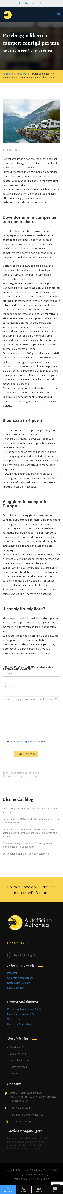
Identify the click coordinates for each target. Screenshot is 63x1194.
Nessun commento (31, 776)
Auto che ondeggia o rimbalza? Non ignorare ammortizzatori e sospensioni (27, 845)
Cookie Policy (40, 1174)
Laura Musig (42, 1178)
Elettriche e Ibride (19, 1060)
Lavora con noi (15, 987)
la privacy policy (24, 741)
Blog (36, 773)
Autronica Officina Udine (16, 73)
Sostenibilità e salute (18, 982)
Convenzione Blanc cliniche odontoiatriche (26, 853)
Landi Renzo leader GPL (21, 1014)
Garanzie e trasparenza (20, 977)
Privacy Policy (22, 1174)
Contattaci (43, 892)
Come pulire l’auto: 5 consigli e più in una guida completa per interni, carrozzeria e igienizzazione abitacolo (30, 833)
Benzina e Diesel (19, 1047)
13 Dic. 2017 (11, 149)
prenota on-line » (17, 942)
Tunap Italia (13, 1019)
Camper (14, 1073)
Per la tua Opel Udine (19, 1024)
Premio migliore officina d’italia (24, 1009)
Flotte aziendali (18, 1066)
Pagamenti (13, 972)
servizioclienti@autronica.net (26, 1114)
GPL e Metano (18, 1053)
